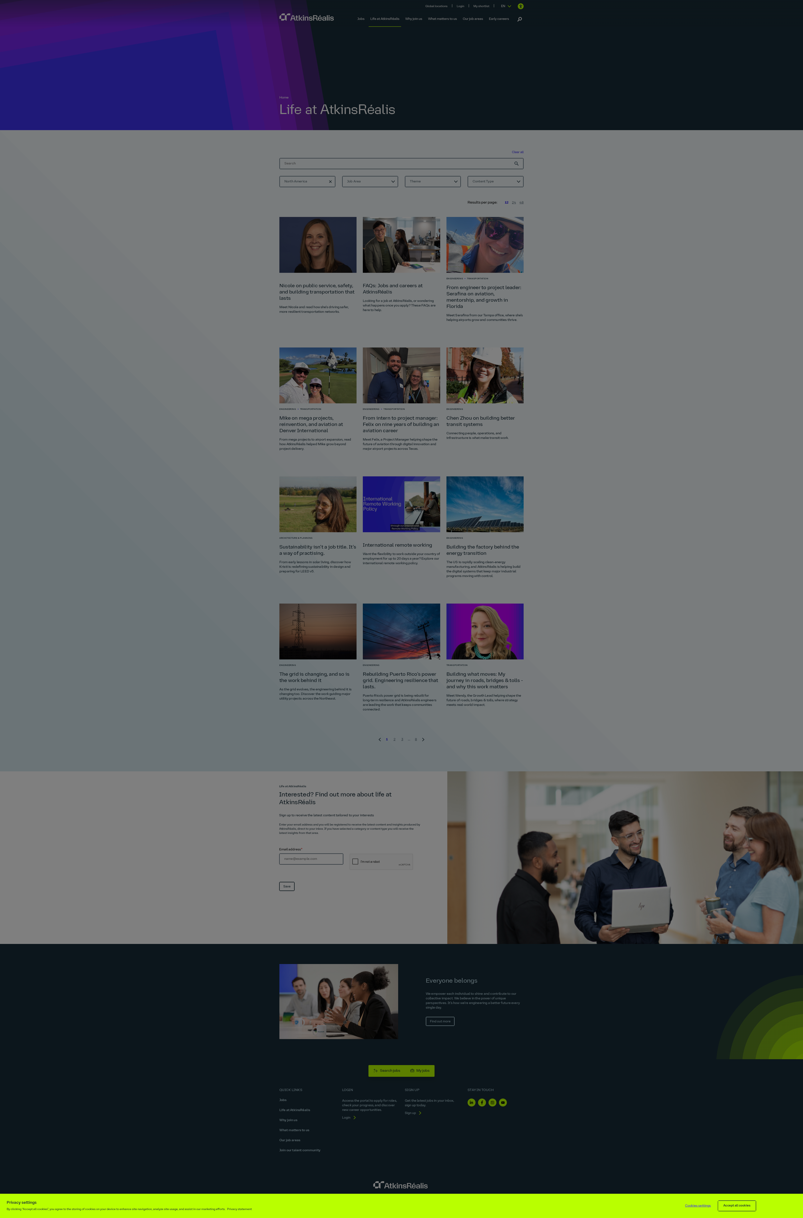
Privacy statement (239, 1209)
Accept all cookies (737, 1205)
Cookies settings (698, 1206)
